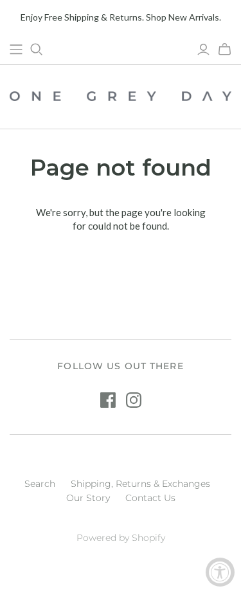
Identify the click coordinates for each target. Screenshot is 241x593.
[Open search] (36, 49)
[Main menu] (16, 49)
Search (39, 483)
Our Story (88, 498)
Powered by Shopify (120, 537)
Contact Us (150, 498)
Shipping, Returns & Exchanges (140, 483)
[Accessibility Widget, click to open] (220, 572)
